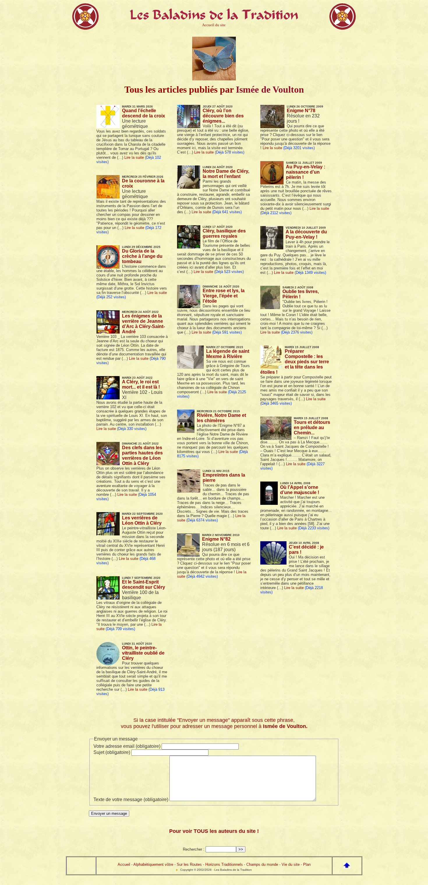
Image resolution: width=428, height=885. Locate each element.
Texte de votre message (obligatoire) (130, 799)
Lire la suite (134, 157)
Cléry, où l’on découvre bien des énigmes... (223, 116)
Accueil (124, 864)
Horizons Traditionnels (224, 864)
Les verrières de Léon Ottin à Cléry (142, 520)
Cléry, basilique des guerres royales (224, 233)
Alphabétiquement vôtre (153, 864)
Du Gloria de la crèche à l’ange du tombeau (142, 256)
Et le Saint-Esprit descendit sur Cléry (143, 584)
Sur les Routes (189, 864)
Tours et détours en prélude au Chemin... (312, 427)
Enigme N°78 (301, 110)
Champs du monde (262, 864)
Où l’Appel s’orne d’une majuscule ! (299, 490)
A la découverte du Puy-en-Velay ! (306, 234)
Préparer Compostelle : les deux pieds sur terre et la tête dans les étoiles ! (294, 362)
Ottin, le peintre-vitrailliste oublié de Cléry (143, 653)
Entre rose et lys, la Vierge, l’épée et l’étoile (224, 296)
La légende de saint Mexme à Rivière (227, 354)
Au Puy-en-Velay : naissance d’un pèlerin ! (305, 172)
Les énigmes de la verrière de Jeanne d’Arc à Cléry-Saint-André (143, 323)
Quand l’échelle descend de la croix (143, 113)
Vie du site (291, 864)
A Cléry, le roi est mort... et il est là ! (141, 384)
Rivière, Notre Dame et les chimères (221, 418)
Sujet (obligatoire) (111, 752)
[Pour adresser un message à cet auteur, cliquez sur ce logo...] (214, 78)
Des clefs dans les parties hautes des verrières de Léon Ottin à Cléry (142, 455)
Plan (307, 864)
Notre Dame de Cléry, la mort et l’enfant (226, 174)
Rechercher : (193, 849)
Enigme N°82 (216, 539)
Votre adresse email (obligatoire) (126, 746)
